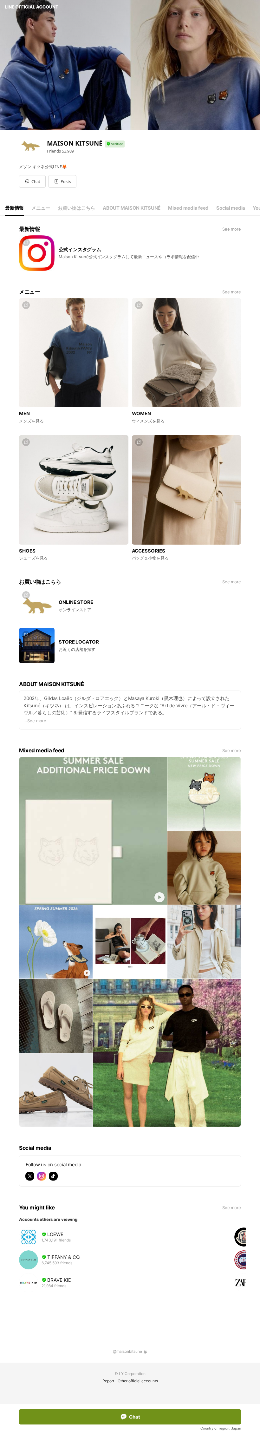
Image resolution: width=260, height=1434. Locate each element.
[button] (62, 181)
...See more (34, 720)
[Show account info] (115, 144)
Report (108, 1380)
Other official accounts (138, 1380)
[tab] (14, 208)
